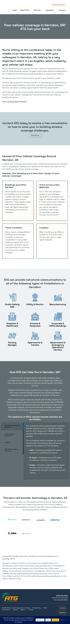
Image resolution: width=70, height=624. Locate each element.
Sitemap (27, 608)
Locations (63, 608)
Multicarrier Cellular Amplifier (12, 426)
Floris (50, 573)
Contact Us (35, 135)
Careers (15, 610)
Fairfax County (25, 563)
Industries (50, 10)
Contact (62, 10)
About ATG (24, 10)
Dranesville (42, 573)
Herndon (5, 563)
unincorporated (14, 571)
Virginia (35, 563)
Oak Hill (20, 576)
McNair (9, 576)
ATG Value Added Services (11, 450)
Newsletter (62, 612)
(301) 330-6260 (62, 596)
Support (23, 610)
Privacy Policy (36, 608)
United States (28, 566)
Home (14, 10)
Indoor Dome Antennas (9, 435)
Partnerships (6, 610)
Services (37, 10)
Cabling (7, 442)
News (45, 608)
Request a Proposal (59, 5)
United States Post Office (43, 568)
